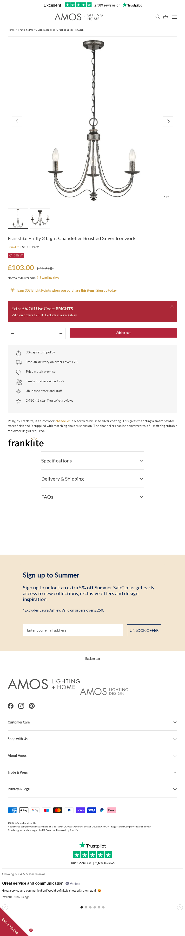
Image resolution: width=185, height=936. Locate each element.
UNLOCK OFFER (144, 630)
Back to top (92, 659)
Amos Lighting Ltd (26, 822)
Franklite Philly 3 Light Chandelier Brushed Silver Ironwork (51, 29)
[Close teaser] (31, 930)
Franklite (13, 247)
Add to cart (123, 333)
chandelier (62, 421)
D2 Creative (48, 830)
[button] (165, 17)
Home (11, 29)
